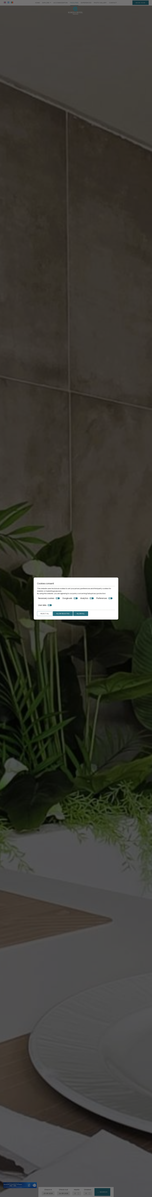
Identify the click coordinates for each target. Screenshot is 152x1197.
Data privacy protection (96, 593)
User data (42, 605)
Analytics (84, 598)
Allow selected (62, 613)
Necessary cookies (46, 598)
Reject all (45, 613)
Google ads (67, 598)
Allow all (81, 613)
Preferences (101, 598)
